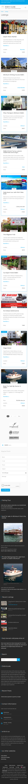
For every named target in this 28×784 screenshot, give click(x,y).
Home (2, 11)
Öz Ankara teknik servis (11, 311)
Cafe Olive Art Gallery (5, 757)
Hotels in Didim (20, 765)
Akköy (10, 616)
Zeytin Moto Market (10, 37)
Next (19, 416)
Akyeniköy (22, 49)
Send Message (5, 490)
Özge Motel (7, 348)
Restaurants (5, 767)
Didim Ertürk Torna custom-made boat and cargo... (12, 151)
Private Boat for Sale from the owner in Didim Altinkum (12, 589)
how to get (11, 767)
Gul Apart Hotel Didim (10, 273)
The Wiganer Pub (9, 234)
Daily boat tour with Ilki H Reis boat (13, 193)
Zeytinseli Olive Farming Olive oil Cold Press (18, 615)
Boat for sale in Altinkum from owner (8, 550)
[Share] (14, 28)
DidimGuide (4, 770)
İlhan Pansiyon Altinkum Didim (13, 113)
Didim (23, 167)
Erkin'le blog (3, 759)
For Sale (17, 767)
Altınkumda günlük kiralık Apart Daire (16, 608)
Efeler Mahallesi (21, 87)
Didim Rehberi (4, 755)
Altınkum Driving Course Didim (13, 75)
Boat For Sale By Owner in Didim (12, 386)
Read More (5, 45)
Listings (6, 11)
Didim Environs (12, 765)
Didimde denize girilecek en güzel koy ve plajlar (11, 696)
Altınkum (23, 125)
